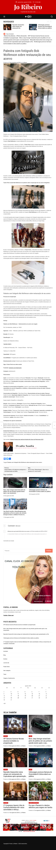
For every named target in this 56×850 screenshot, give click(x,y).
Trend (4, 674)
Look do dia (6, 662)
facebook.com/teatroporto (15, 367)
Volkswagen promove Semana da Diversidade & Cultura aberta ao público (19, 26)
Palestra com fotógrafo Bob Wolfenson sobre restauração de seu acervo (24, 462)
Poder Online (6, 666)
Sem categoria (6, 670)
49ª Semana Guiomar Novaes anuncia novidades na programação (19, 624)
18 (18, 695)
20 (32, 695)
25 (18, 697)
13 (32, 693)
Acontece (5, 651)
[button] (51, 21)
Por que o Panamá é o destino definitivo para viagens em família (40, 806)
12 (25, 693)
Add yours (18, 526)
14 (39, 693)
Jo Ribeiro (28, 7)
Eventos (5, 659)
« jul (4, 703)
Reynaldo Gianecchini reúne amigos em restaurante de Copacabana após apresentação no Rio (26, 634)
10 (11, 693)
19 (25, 695)
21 (39, 695)
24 (11, 697)
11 (18, 693)
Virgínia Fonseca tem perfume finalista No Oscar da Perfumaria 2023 (26, 439)
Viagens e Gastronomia (9, 678)
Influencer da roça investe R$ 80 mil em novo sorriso (18, 531)
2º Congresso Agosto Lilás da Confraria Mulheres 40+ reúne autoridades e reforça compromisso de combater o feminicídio (45, 28)
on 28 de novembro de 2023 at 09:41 (39, 531)
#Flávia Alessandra (21, 36)
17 (11, 695)
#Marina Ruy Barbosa (10, 36)
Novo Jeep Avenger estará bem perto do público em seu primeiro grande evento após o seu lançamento (14, 491)
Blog (4, 655)
